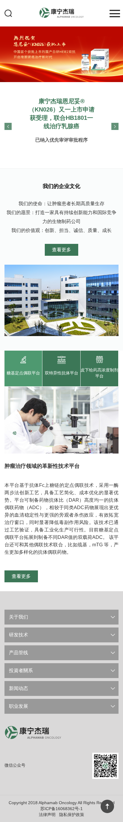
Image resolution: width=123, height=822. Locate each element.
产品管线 (18, 652)
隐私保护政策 (71, 814)
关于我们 (18, 616)
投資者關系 (21, 670)
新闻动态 (18, 688)
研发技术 (18, 634)
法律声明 (47, 814)
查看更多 (61, 249)
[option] (61, 54)
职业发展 (18, 706)
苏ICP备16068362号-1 (61, 808)
